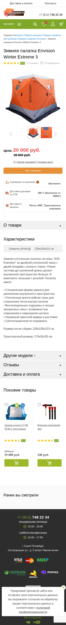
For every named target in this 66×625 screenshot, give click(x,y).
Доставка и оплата (21, 3)
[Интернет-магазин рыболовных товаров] (14, 13)
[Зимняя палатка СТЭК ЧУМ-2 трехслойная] (16, 412)
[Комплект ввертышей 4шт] (49, 412)
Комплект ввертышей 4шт (48, 427)
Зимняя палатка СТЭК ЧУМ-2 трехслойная (16, 427)
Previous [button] (8, 98)
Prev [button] (10, 133)
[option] (33, 132)
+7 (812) (50, 14)
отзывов (32, 63)
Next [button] (55, 133)
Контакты (50, 3)
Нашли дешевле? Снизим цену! (35, 162)
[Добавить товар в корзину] (16, 463)
